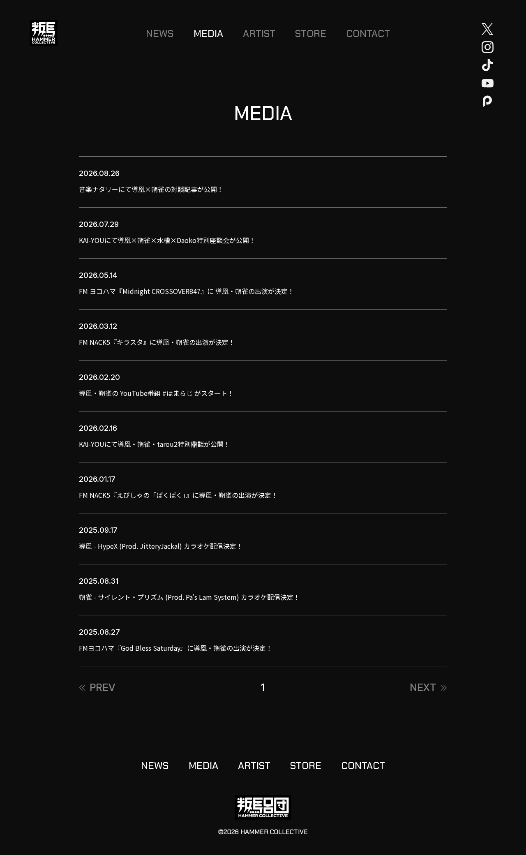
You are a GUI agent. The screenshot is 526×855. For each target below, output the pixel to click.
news (160, 33)
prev (102, 688)
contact (368, 33)
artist (259, 33)
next (423, 688)
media (208, 33)
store (310, 33)
